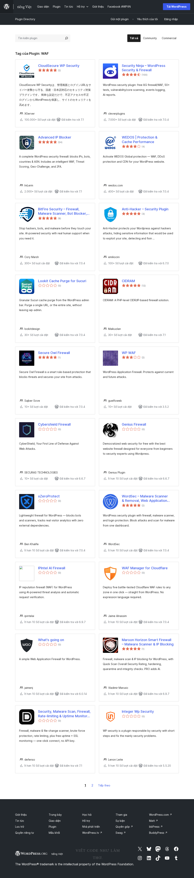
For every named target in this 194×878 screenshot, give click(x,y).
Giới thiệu (21, 814)
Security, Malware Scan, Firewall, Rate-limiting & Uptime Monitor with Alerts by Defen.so (64, 713)
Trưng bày (55, 814)
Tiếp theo (104, 785)
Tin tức (19, 820)
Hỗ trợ (86, 820)
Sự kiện (120, 820)
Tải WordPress (177, 6)
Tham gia (121, 814)
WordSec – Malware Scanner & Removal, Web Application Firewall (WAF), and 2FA (145, 498)
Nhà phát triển (91, 826)
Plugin (52, 826)
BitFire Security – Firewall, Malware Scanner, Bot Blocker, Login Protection (62, 211)
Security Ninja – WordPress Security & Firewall (143, 68)
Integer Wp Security (138, 711)
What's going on (51, 640)
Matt (153, 820)
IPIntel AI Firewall (51, 568)
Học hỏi (87, 814)
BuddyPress (158, 832)
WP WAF (129, 353)
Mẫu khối (54, 832)
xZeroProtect (49, 496)
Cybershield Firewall (54, 424)
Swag (121, 832)
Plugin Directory (25, 19)
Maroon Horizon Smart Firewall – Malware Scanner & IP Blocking (148, 642)
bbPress (156, 826)
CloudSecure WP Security (58, 66)
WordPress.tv (92, 832)
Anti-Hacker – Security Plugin (145, 209)
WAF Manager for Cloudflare (145, 568)
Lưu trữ (19, 826)
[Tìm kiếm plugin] (66, 38)
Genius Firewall (134, 424)
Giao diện (55, 820)
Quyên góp (124, 826)
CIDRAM (128, 281)
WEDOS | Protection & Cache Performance (139, 139)
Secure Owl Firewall (54, 353)
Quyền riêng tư (24, 832)
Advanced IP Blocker (54, 137)
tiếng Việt (57, 853)
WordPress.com (160, 814)
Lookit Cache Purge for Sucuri (62, 281)
